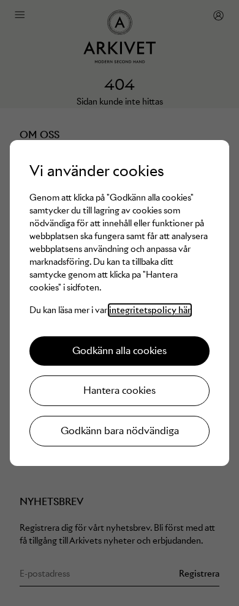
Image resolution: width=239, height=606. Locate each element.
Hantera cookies (119, 390)
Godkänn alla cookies (119, 350)
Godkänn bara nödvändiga (120, 430)
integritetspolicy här (150, 310)
